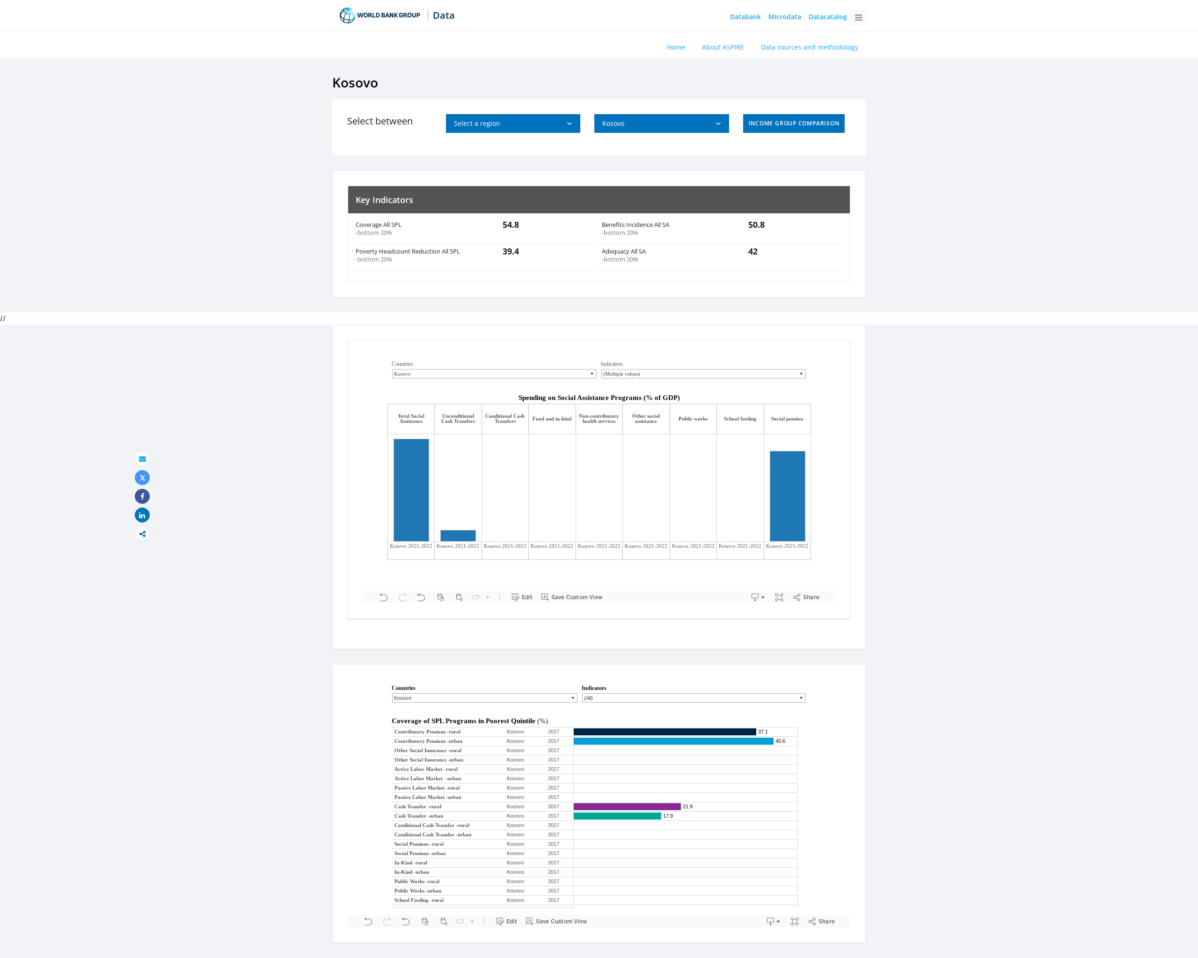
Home (676, 47)
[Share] (142, 496)
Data (444, 15)
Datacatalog (828, 17)
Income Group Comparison (794, 123)
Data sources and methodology (809, 47)
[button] (858, 17)
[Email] (142, 458)
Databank (745, 17)
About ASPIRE (723, 47)
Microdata (784, 17)
